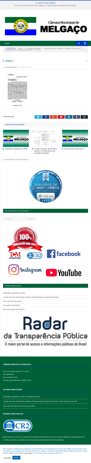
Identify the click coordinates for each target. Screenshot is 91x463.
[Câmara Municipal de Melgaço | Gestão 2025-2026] (45, 25)
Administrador (11, 67)
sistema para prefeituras (32, 437)
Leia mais (28, 453)
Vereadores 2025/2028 (11, 305)
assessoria (58, 437)
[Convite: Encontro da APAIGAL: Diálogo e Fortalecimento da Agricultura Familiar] (45, 138)
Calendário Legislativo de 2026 (16, 149)
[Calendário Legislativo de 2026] (16, 138)
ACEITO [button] (16, 457)
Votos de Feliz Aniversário (74, 149)
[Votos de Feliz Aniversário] (75, 138)
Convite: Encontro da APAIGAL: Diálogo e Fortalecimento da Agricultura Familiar (45, 5)
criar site (17, 437)
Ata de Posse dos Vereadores (14, 309)
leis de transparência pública (40, 440)
